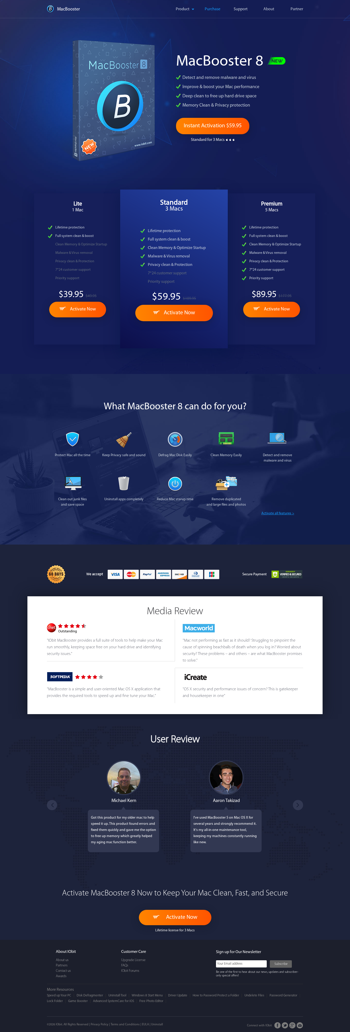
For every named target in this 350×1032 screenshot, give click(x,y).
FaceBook (277, 1025)
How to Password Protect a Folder (216, 995)
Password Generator (283, 995)
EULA (145, 1024)
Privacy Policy (99, 1024)
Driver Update (177, 995)
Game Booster (78, 1001)
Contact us (63, 971)
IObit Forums (130, 971)
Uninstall (157, 1024)
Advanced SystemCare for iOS (113, 1001)
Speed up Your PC (59, 995)
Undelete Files (254, 995)
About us (62, 960)
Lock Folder (55, 1001)
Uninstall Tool (117, 995)
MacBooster (68, 9)
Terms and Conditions (125, 1024)
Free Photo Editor (151, 1001)
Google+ (292, 1025)
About (268, 9)
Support (241, 9)
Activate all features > (277, 513)
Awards (61, 976)
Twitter (285, 1025)
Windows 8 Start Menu (147, 995)
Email (300, 1025)
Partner (297, 9)
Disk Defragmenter (90, 995)
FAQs (124, 965)
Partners (61, 965)
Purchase (212, 9)
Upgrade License (133, 960)
